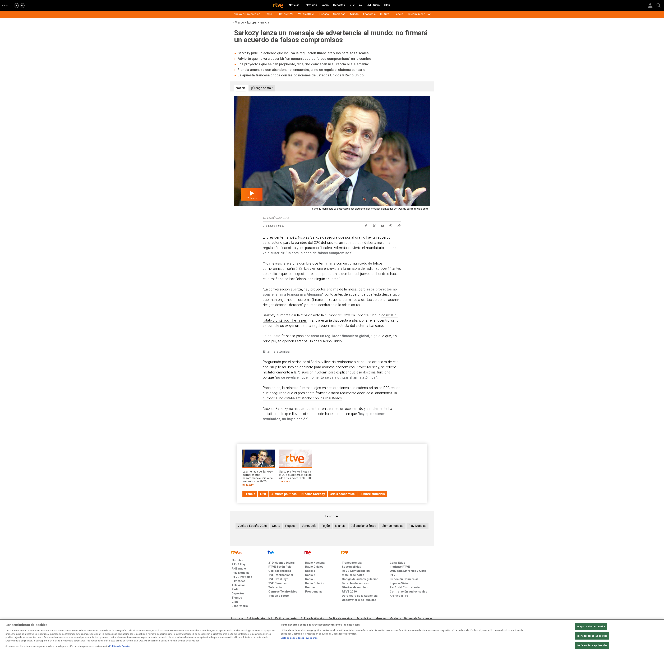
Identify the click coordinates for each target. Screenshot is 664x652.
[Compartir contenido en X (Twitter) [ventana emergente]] (374, 225)
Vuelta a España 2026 (252, 526)
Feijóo (325, 526)
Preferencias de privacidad (592, 645)
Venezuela (309, 526)
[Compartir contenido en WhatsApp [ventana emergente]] (391, 225)
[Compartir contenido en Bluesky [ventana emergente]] (382, 225)
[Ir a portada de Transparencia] (387, 553)
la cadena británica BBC (372, 388)
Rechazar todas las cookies (592, 636)
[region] (332, 635)
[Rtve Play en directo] (16, 5)
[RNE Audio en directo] (22, 5)
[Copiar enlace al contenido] (399, 225)
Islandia (340, 526)
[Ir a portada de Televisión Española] (285, 553)
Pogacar (291, 526)
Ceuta (276, 526)
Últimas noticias (392, 526)
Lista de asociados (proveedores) (299, 638)
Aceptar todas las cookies (591, 626)
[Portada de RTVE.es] (278, 5)
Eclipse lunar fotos (363, 526)
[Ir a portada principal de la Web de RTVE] (248, 552)
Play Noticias (417, 526)
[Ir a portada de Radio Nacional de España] (321, 553)
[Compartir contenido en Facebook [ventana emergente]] (366, 225)
